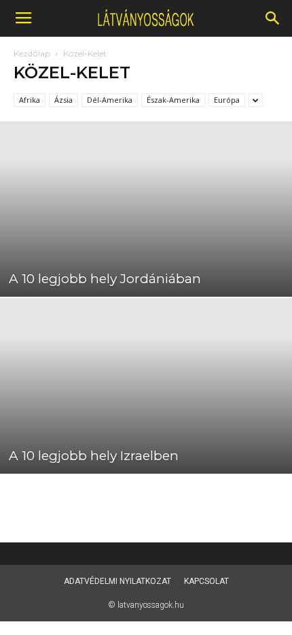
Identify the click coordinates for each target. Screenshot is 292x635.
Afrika (29, 100)
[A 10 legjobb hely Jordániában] (146, 209)
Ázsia (63, 100)
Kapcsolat (206, 581)
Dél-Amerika (109, 100)
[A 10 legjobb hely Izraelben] (146, 386)
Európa (227, 100)
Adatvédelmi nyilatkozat (117, 581)
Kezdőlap (32, 53)
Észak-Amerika (173, 100)
